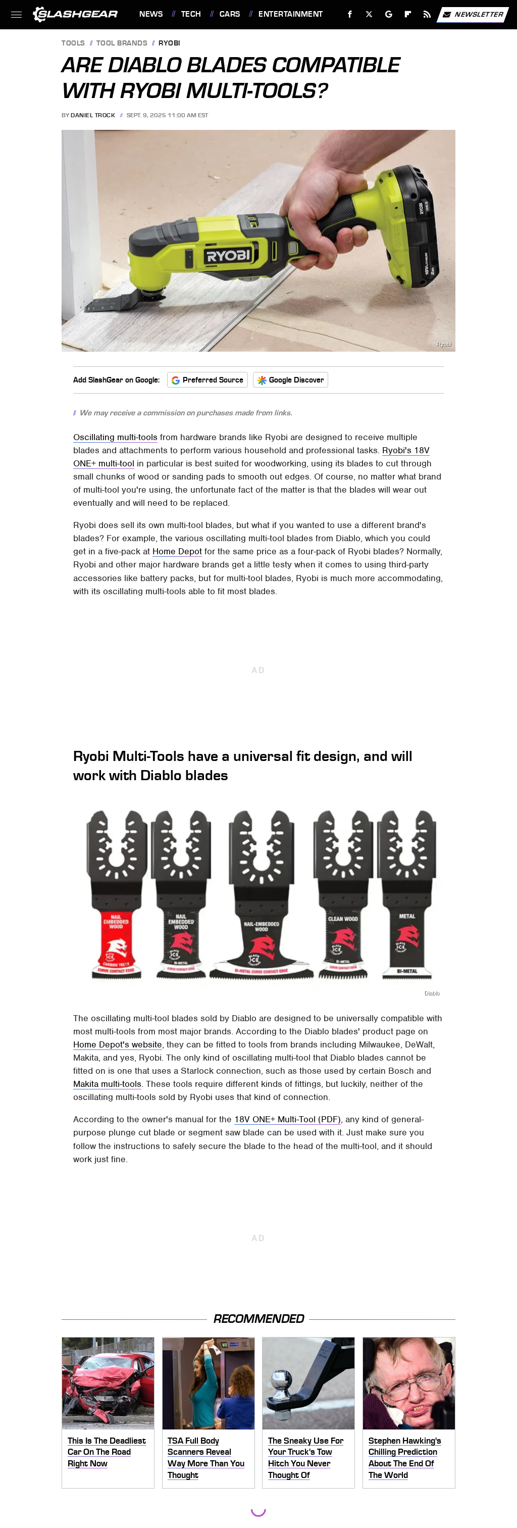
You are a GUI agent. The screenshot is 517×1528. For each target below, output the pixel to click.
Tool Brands (122, 43)
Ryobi (170, 43)
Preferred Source (213, 380)
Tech (191, 14)
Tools (73, 43)
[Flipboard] (408, 14)
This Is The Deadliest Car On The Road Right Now (107, 1452)
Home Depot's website (117, 1044)
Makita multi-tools (107, 1083)
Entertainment (290, 14)
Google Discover (296, 380)
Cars (230, 14)
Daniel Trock (93, 115)
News (151, 14)
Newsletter (479, 14)
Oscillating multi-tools (115, 437)
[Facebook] (350, 14)
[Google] (389, 14)
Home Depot (177, 551)
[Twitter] (369, 14)
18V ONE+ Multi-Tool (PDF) (287, 1119)
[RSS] (427, 14)
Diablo (431, 993)
